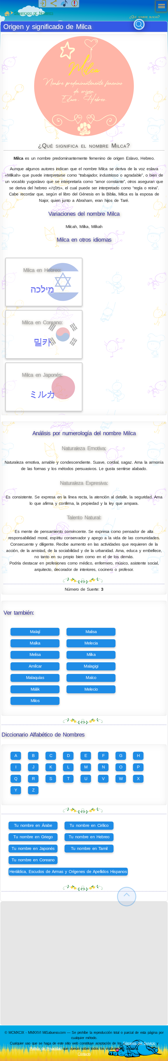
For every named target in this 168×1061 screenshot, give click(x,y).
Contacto (84, 1054)
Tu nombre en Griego (33, 837)
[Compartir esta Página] (53, 3)
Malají (35, 631)
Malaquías (35, 677)
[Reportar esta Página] (74, 3)
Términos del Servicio (139, 1043)
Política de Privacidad (45, 1048)
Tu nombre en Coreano (33, 860)
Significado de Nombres (33, 13)
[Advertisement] (84, 932)
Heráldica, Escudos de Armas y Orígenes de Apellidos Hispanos (68, 871)
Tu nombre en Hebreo (89, 837)
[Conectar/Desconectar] (43, 3)
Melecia (91, 643)
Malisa (91, 631)
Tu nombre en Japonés (33, 848)
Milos (35, 700)
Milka (91, 654)
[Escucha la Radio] (64, 3)
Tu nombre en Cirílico (89, 825)
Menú (160, 7)
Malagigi (91, 666)
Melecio (91, 689)
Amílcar (35, 666)
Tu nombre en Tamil (89, 848)
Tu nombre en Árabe (33, 825)
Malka (35, 643)
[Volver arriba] (126, 896)
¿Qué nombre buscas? (144, 17)
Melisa (35, 654)
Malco (91, 677)
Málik (35, 689)
